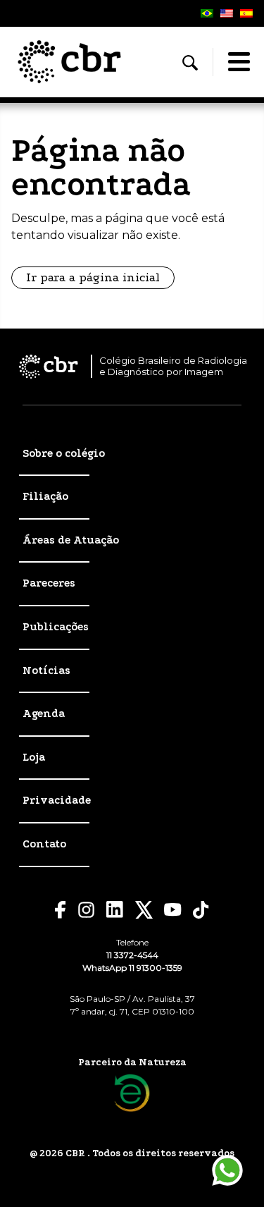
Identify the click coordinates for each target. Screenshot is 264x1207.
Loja (34, 757)
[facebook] (60, 910)
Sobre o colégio (64, 453)
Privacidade (57, 800)
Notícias (46, 670)
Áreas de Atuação (71, 540)
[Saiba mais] (132, 1093)
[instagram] (86, 910)
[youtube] (173, 910)
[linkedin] (115, 909)
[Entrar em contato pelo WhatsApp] (227, 1170)
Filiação (45, 496)
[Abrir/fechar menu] (239, 62)
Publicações (56, 626)
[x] (144, 910)
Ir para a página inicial (93, 277)
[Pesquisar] (190, 62)
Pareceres (49, 583)
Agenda (44, 713)
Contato (44, 844)
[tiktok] (201, 910)
